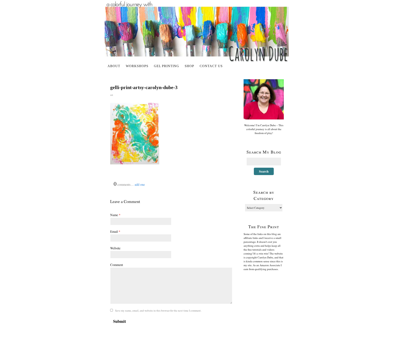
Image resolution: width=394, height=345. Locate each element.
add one (140, 184)
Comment (116, 264)
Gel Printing (166, 66)
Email (115, 231)
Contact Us (211, 66)
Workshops (137, 66)
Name (115, 215)
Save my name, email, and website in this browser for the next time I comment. (158, 310)
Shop (189, 66)
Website (115, 248)
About (114, 66)
